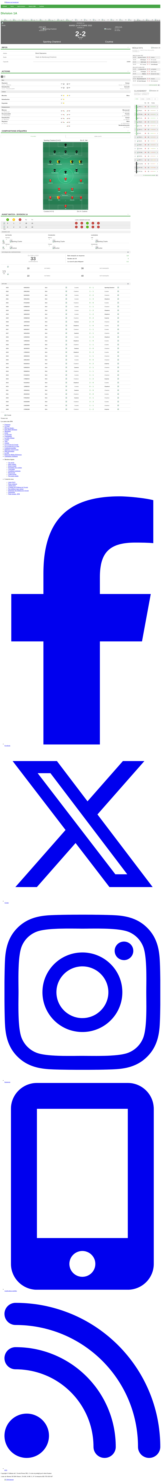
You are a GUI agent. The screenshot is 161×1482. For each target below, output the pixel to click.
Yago (6, 441)
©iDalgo (2, 412)
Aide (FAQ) (11, 482)
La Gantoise (153, 69)
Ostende (153, 78)
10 (81, 19)
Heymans (5, 83)
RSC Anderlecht (154, 81)
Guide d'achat (12, 474)
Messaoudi (126, 110)
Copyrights (11, 469)
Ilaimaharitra (6, 87)
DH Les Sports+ (9, 428)
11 (90, 19)
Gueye (127, 83)
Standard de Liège (155, 73)
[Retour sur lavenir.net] (80, 2)
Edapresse (7, 424)
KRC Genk (143, 62)
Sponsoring (11, 492)
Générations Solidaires (11, 456)
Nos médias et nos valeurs (15, 489)
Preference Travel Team (11, 449)
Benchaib (127, 115)
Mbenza (8, 85)
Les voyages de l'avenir (11, 444)
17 (143, 19)
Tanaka (127, 114)
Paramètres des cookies (15, 467)
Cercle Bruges (154, 64)
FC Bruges (143, 71)
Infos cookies (12, 464)
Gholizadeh (7, 115)
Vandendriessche (124, 125)
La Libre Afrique (9, 438)
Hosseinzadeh (10, 88)
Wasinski (6, 119)
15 (125, 19)
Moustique (7, 431)
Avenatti (127, 87)
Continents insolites (10, 448)
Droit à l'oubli (12, 466)
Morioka (4, 95)
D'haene (127, 88)
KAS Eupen (143, 59)
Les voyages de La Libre (11, 446)
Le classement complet (149, 175)
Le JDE (6, 453)
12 (99, 19)
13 (108, 19)
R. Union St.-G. (142, 69)
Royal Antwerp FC (141, 78)
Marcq (5, 123)
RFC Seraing (143, 64)
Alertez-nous (12, 485)
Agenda (6, 443)
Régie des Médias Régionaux (13, 454)
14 (116, 19)
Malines (144, 73)
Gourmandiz (8, 436)
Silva (128, 95)
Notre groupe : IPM (14, 494)
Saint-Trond (153, 71)
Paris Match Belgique (10, 429)
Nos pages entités (13, 476)
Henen (128, 127)
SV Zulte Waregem (141, 81)
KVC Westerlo (154, 62)
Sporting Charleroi (52, 41)
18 (152, 19)
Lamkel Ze (126, 85)
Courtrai (109, 41)
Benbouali (7, 112)
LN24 (6, 433)
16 (134, 19)
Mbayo (128, 119)
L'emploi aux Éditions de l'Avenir (18, 487)
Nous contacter (12, 484)
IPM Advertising (9, 451)
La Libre (7, 426)
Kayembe (5, 103)
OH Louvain (153, 59)
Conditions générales (14, 471)
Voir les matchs (153, 85)
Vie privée (11, 462)
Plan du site (11, 472)
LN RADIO (8, 434)
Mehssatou (126, 123)
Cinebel (6, 439)
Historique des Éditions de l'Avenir (18, 490)
